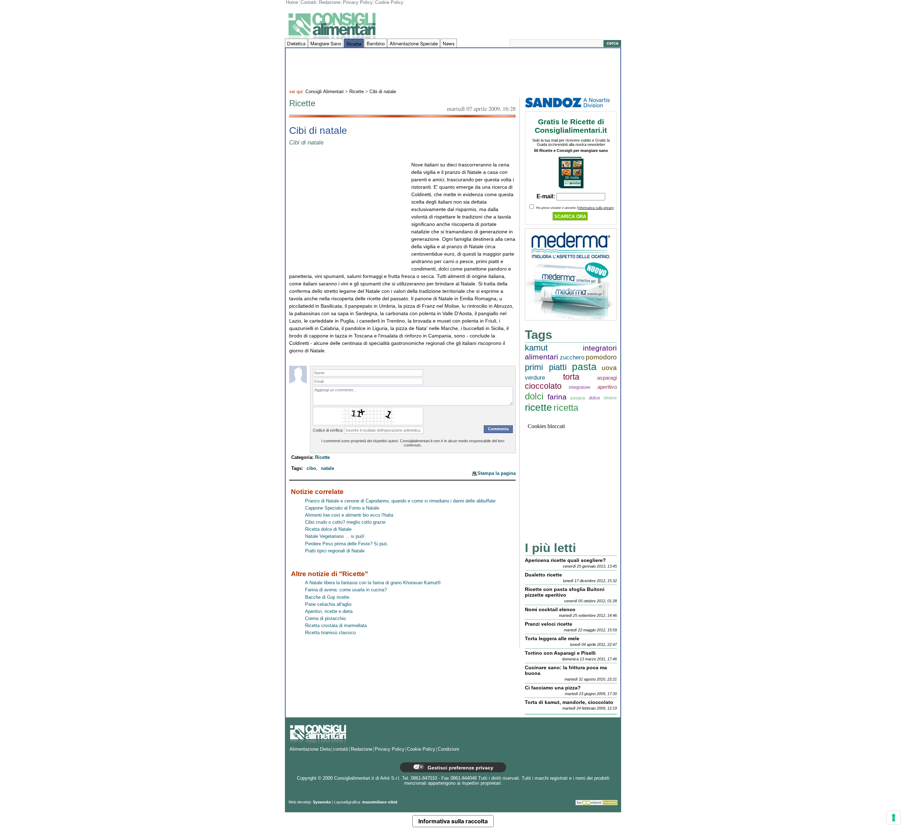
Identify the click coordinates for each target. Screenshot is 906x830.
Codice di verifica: (328, 430)
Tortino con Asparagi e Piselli (560, 653)
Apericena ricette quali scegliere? (565, 560)
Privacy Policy (358, 2)
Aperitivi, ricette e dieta (328, 611)
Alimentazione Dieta (310, 749)
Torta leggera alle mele (552, 638)
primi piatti (546, 367)
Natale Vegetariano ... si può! (335, 536)
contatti (340, 749)
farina (557, 397)
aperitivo (607, 387)
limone (610, 398)
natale (327, 468)
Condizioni (448, 749)
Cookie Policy (389, 2)
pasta (584, 366)
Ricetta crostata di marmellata (336, 625)
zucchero (572, 357)
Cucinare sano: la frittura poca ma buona (566, 670)
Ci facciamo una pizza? (553, 687)
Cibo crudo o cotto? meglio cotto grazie (345, 522)
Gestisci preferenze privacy (459, 768)
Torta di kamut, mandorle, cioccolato (569, 702)
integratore (579, 387)
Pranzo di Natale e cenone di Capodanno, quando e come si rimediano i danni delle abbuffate (400, 501)
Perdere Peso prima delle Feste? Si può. (346, 543)
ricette (538, 407)
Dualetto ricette (543, 575)
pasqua (577, 398)
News (449, 43)
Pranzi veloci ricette (548, 624)
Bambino (376, 43)
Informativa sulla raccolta (453, 821)
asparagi (607, 378)
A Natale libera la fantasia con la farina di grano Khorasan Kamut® (373, 582)
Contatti (308, 2)
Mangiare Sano (325, 43)
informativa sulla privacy (596, 208)
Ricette (353, 43)
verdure (535, 377)
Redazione (329, 2)
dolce (594, 397)
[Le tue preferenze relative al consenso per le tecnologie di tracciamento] (893, 817)
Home (292, 2)
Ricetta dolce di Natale (328, 529)
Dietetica (296, 43)
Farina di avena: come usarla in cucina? (346, 589)
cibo (311, 468)
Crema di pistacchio (325, 618)
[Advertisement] (453, 68)
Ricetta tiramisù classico (330, 632)
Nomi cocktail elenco (550, 609)
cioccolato (543, 386)
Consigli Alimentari (324, 91)
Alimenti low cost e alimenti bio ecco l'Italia (349, 515)
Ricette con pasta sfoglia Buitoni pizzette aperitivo (564, 592)
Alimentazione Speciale (414, 43)
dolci (534, 396)
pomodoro (601, 357)
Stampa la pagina (496, 473)
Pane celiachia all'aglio (328, 604)
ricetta (566, 407)
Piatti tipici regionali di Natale (335, 550)
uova (609, 367)
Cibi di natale (382, 91)
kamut (536, 347)
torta (571, 377)
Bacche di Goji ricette (327, 597)
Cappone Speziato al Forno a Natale (342, 508)
